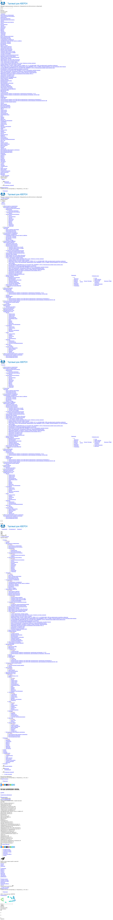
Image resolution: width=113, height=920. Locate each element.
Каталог (7, 542)
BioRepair (13, 713)
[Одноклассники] (3, 785)
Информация (3, 876)
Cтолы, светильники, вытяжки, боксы (19, 613)
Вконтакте (5, 190)
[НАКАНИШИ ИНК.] (6, 799)
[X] (7, 785)
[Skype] (12, 785)
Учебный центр (9, 755)
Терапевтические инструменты (18, 555)
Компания (8, 740)
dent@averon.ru (5, 187)
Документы (3, 875)
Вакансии (3, 873)
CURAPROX (14, 694)
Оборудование (11, 670)
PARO (12, 703)
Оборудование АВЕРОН (13, 591)
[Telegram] (14, 785)
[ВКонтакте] (1, 785)
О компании (3, 868)
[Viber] (8, 785)
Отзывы (2, 871)
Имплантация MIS (12, 646)
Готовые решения (15, 633)
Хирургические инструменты (17, 559)
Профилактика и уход (13, 675)
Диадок (2, 884)
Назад (8, 541)
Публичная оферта (5, 883)
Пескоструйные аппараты (16, 597)
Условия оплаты (4, 879)
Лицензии (3, 874)
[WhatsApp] (10, 785)
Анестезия (10, 575)
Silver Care (13, 720)
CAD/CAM (13, 659)
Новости (2, 869)
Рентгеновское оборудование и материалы (17, 734)
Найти (2, 905)
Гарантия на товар (5, 881)
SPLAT (12, 679)
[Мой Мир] (5, 785)
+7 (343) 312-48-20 (5, 175)
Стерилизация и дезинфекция (15, 582)
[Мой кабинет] (1, 522)
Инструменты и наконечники (15, 545)
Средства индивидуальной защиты (16, 665)
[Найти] (2, 9)
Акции (2, 864)
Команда (2, 870)
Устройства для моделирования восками (20, 604)
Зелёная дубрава (14, 725)
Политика (3, 882)
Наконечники (14, 550)
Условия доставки (5, 880)
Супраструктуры (15, 651)
